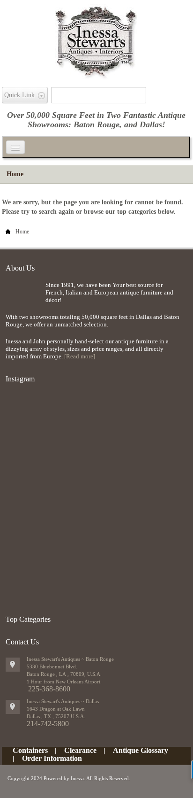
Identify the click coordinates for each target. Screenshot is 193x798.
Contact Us (22, 642)
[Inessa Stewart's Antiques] (96, 39)
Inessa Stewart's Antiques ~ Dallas (63, 701)
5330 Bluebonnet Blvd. (52, 666)
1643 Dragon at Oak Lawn (56, 709)
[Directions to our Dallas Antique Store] (13, 707)
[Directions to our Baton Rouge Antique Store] (13, 665)
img (23, 296)
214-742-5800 (48, 724)
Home (15, 174)
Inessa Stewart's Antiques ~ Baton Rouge (70, 659)
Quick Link (19, 95)
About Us (20, 268)
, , (56, 716)
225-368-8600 (49, 689)
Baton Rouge (96, 124)
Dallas (151, 124)
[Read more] (79, 356)
